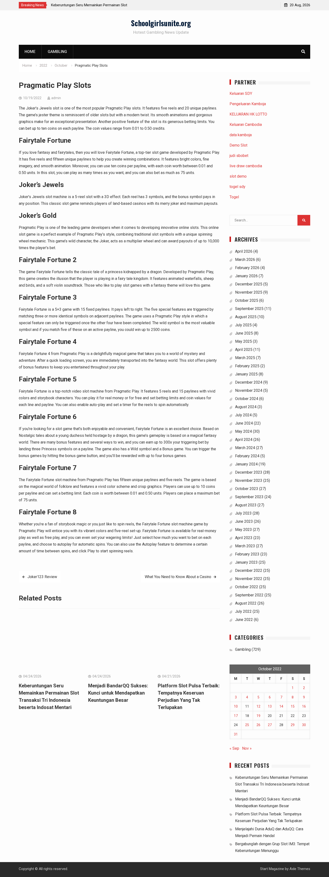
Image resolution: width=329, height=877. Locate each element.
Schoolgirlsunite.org (161, 23)
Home (30, 51)
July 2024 (243, 415)
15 (293, 706)
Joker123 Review (42, 576)
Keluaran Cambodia (246, 124)
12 (258, 706)
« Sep (234, 748)
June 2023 (244, 521)
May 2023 (243, 529)
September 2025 (249, 308)
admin (56, 98)
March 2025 (245, 357)
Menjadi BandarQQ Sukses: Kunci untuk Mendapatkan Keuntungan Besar (118, 693)
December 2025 (248, 284)
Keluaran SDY (241, 93)
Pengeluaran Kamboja (248, 104)
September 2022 (249, 595)
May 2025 (243, 341)
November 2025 (248, 292)
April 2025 (243, 349)
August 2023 (246, 505)
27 (270, 725)
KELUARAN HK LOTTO (248, 114)
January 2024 (246, 464)
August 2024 (246, 407)
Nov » (247, 748)
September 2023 (249, 497)
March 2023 (245, 546)
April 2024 (243, 439)
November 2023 (248, 480)
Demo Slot (238, 145)
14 (281, 706)
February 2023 (247, 554)
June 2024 (244, 423)
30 (304, 725)
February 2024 (247, 456)
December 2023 (248, 472)
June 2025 (244, 333)
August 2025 (246, 317)
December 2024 (248, 382)
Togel (234, 197)
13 (270, 706)
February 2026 (247, 267)
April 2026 (243, 251)
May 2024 (243, 431)
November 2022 (248, 578)
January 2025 (246, 374)
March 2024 (245, 447)
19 (258, 716)
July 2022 (243, 611)
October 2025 (246, 300)
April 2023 (243, 537)
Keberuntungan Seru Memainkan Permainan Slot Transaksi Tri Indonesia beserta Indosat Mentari (272, 784)
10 (236, 706)
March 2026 (245, 259)
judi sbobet (239, 155)
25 (247, 725)
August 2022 (246, 603)
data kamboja (241, 135)
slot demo (238, 176)
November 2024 (248, 390)
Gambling (57, 51)
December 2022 (248, 570)
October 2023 (246, 488)
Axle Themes (300, 869)
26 (258, 725)
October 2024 (246, 398)
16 (304, 706)
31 (236, 734)
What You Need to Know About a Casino (178, 576)
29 (293, 725)
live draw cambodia (246, 166)
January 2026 (246, 276)
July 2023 (243, 513)
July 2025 (243, 325)
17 (236, 716)
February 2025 (247, 366)
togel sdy (237, 186)
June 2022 (244, 619)
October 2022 (246, 587)
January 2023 (246, 562)
